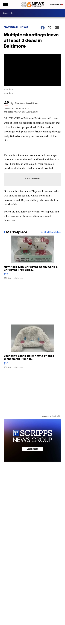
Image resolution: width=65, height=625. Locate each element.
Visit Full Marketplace (51, 232)
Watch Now (55, 4)
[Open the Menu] (5, 4)
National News (16, 27)
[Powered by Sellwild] (56, 416)
